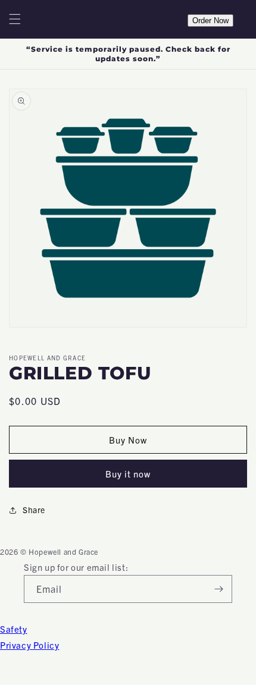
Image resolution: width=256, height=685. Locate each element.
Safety (13, 628)
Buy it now (128, 473)
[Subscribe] (218, 589)
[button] (15, 19)
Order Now (210, 20)
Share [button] (34, 509)
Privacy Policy (29, 645)
